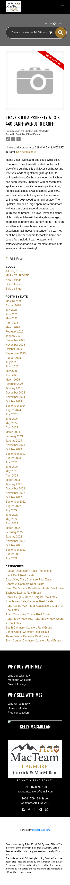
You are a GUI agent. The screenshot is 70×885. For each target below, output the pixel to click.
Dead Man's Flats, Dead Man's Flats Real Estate (35, 588)
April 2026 (12, 322)
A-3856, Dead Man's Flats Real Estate (29, 570)
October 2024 (14, 401)
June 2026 (12, 314)
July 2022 (11, 510)
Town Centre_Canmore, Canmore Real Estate (33, 640)
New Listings (13, 279)
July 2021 (11, 558)
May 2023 (12, 471)
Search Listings (17, 684)
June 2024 (12, 418)
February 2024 (14, 436)
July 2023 (11, 462)
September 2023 (16, 453)
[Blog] (23, 809)
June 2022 (12, 514)
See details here (26, 151)
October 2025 (14, 348)
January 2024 (14, 440)
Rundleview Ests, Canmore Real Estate (29, 601)
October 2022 (14, 497)
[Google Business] (40, 809)
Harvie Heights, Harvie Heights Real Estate (32, 597)
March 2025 (13, 379)
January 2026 (14, 336)
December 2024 (15, 392)
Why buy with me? (19, 675)
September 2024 (16, 405)
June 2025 (12, 366)
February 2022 (14, 532)
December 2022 (15, 488)
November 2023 (15, 445)
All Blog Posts (14, 271)
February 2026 (14, 331)
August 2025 (13, 357)
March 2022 (13, 527)
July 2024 (11, 414)
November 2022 (15, 492)
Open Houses (14, 284)
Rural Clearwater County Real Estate (28, 614)
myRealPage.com (41, 830)
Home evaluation (18, 708)
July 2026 (11, 309)
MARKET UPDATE (17, 275)
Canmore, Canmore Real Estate (25, 584)
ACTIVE (48, 23)
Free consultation (18, 712)
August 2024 (13, 410)
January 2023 (14, 484)
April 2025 (12, 375)
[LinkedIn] (35, 809)
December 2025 (15, 340)
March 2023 (13, 479)
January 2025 (14, 388)
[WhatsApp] (46, 809)
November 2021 (15, 541)
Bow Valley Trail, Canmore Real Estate (29, 579)
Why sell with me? (19, 703)
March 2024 (13, 431)
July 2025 (11, 362)
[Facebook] (29, 809)
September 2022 (16, 501)
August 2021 (13, 554)
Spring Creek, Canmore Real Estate (27, 631)
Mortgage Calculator (20, 679)
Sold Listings (13, 288)
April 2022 (12, 523)
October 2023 (14, 449)
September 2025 (16, 353)
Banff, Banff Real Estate (28, 134)
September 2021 (16, 549)
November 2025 (15, 344)
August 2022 (13, 506)
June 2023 (12, 466)
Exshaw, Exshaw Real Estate (23, 592)
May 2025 (12, 370)
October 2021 (14, 545)
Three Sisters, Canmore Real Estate (27, 636)
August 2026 (13, 305)
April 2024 (12, 427)
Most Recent (13, 301)
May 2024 (12, 423)
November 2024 (15, 397)
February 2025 (14, 383)
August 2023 (13, 458)
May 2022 (12, 519)
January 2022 (14, 536)
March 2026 (13, 327)
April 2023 (12, 475)
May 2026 (12, 318)
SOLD (61, 23)
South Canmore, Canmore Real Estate (29, 627)
